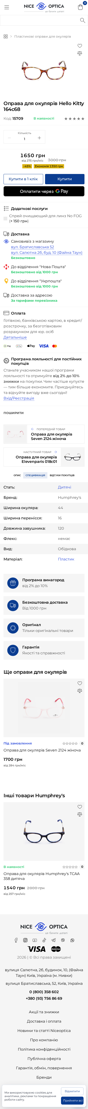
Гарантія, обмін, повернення (44, 1068)
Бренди (44, 1077)
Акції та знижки (44, 1012)
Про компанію (44, 1040)
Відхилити (72, 1091)
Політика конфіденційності (44, 1049)
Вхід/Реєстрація (19, 398)
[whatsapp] (72, 938)
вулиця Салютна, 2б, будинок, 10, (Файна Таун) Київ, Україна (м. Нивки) (44, 973)
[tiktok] (44, 938)
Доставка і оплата (44, 1021)
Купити (64, 179)
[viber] (63, 938)
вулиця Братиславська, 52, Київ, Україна (44, 983)
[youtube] (35, 938)
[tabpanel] (44, 70)
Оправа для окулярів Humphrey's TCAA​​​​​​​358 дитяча (42, 876)
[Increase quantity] (39, 137)
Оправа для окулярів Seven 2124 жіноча (42, 750)
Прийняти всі (73, 1100)
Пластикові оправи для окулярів (42, 36)
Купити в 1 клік (23, 179)
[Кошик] (80, 7)
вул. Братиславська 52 (32, 247)
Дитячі (64, 487)
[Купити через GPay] (44, 191)
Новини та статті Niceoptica (44, 1030)
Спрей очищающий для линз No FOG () (45, 218)
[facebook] (16, 938)
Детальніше (15, 337)
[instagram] (26, 938)
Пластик (66, 559)
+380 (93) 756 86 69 (44, 998)
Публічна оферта (44, 1058)
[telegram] (54, 938)
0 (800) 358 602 (44, 992)
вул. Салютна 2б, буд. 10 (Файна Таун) (46, 252)
